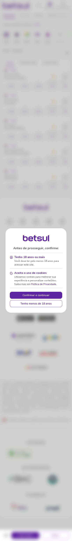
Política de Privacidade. (44, 284)
